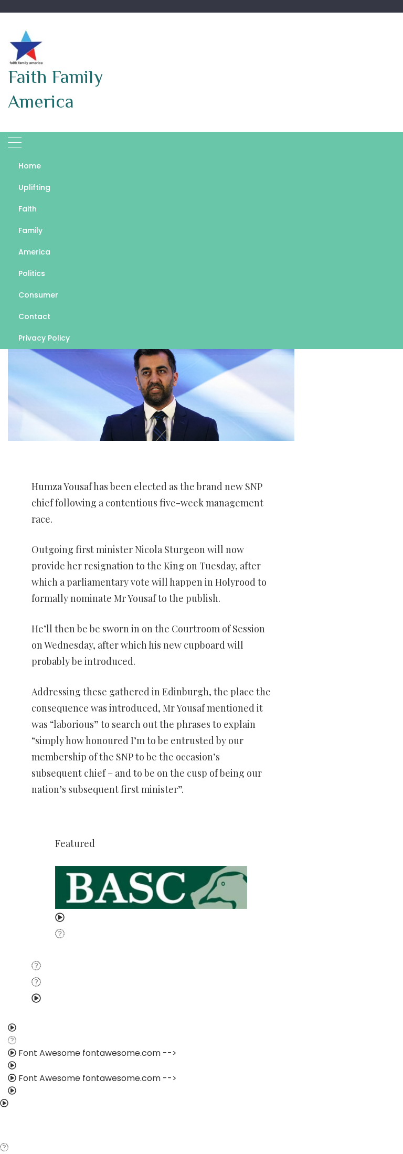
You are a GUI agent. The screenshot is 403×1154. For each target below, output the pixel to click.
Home (29, 166)
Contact (34, 316)
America (34, 252)
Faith (27, 209)
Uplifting (34, 187)
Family (30, 230)
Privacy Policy (44, 338)
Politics (31, 273)
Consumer (38, 295)
